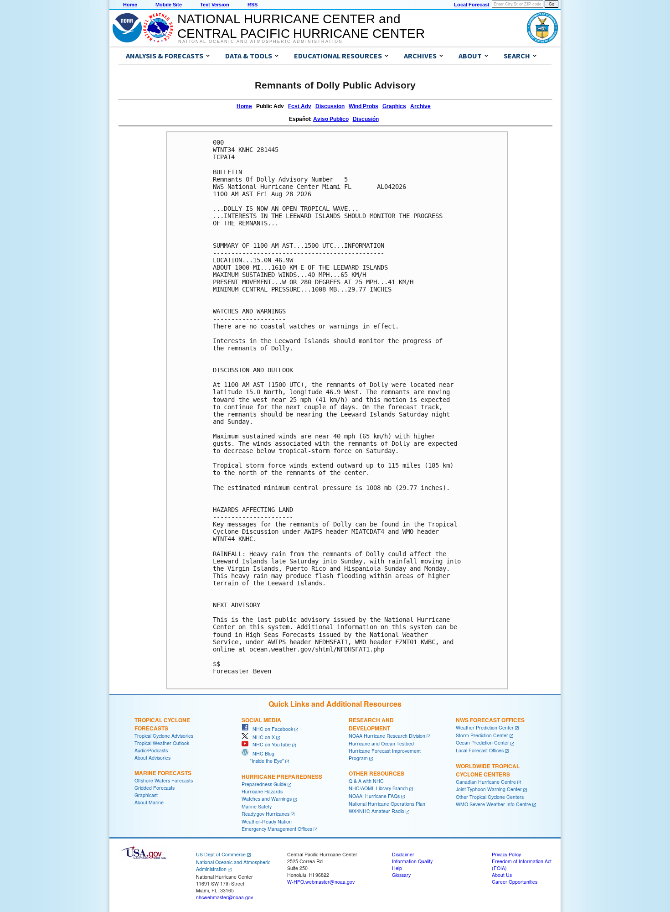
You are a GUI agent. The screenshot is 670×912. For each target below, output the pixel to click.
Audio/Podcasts (151, 750)
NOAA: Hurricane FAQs (374, 795)
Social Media (261, 720)
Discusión (366, 119)
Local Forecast (472, 4)
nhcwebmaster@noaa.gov (224, 897)
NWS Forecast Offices (490, 720)
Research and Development (371, 724)
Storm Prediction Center (482, 735)
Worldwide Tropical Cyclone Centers (488, 770)
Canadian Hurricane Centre (486, 781)
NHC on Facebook (270, 728)
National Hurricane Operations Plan (387, 803)
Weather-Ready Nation (267, 821)
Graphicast (146, 795)
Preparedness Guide (264, 784)
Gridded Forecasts (154, 787)
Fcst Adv (299, 106)
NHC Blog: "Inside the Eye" (263, 757)
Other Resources (376, 773)
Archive (420, 106)
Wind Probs (363, 106)
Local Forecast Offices (480, 750)
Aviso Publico (331, 119)
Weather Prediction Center (485, 727)
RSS (252, 4)
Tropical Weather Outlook (161, 743)
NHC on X (261, 737)
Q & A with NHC (366, 780)
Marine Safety (257, 806)
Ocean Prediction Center (482, 742)
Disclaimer (403, 854)
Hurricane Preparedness (282, 776)
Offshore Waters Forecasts (163, 780)
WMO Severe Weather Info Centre (493, 804)
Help (397, 868)
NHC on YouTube (269, 744)
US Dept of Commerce (221, 854)
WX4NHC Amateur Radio (376, 811)
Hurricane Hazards (262, 791)
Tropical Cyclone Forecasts (162, 724)
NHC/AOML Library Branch (378, 788)
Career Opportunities (514, 881)
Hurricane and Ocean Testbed (381, 743)
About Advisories (152, 757)
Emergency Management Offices (277, 828)
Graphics (394, 106)
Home (130, 4)
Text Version (214, 4)
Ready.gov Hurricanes (265, 813)
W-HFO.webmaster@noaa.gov (321, 881)
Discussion (330, 106)
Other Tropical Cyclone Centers (490, 796)
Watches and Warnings (267, 798)
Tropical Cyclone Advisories (163, 735)
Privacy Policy (506, 854)
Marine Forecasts (162, 773)
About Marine (149, 802)
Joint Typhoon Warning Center (489, 789)
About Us (502, 874)
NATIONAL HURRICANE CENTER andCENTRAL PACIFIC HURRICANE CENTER (301, 26)
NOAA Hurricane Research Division (387, 735)
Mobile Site (168, 4)
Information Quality (412, 861)
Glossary (401, 874)
